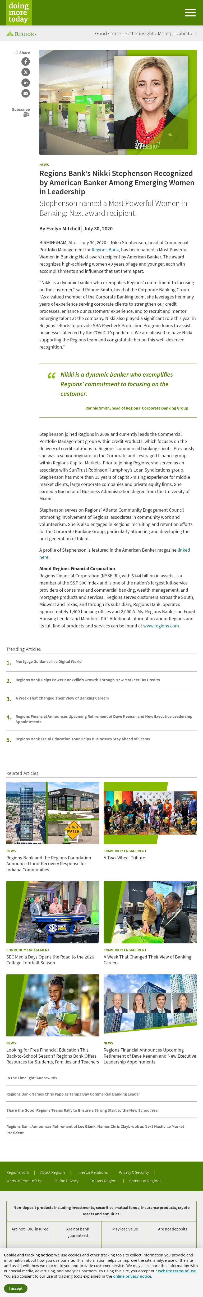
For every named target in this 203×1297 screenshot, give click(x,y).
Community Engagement (125, 850)
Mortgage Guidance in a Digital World (49, 661)
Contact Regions (104, 1180)
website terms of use (177, 1270)
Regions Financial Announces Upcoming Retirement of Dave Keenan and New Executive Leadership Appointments (104, 719)
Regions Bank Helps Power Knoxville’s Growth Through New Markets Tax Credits (88, 679)
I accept (16, 1288)
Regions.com (18, 1172)
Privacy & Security (134, 1172)
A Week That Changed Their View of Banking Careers (62, 698)
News (44, 164)
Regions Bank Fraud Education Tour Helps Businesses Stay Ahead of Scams (83, 738)
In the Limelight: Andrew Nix (31, 1077)
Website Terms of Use (24, 1180)
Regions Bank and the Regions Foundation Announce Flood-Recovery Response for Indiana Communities (48, 864)
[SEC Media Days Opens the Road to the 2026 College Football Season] (52, 912)
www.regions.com (161, 626)
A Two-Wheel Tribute (124, 858)
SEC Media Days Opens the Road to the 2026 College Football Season (50, 960)
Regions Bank (105, 250)
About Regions (53, 1172)
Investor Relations (92, 1172)
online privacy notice (132, 1276)
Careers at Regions (145, 1180)
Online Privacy (66, 1180)
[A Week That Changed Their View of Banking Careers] (150, 912)
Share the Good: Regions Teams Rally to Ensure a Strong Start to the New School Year (82, 1110)
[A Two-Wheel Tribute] (150, 813)
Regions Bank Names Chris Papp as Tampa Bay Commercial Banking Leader (73, 1094)
